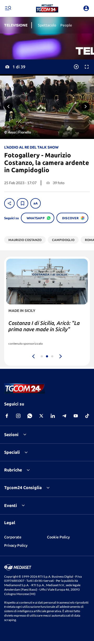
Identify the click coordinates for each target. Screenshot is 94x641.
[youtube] (75, 415)
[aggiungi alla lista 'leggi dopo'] (22, 203)
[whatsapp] (29, 415)
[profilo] (86, 8)
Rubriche (13, 470)
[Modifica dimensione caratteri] (35, 203)
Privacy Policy (15, 545)
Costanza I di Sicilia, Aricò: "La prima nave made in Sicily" (44, 326)
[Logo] (47, 8)
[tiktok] (87, 415)
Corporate (12, 537)
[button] (47, 8)
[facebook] (6, 415)
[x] (41, 415)
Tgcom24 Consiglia (23, 487)
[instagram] (18, 415)
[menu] (7, 8)
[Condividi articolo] (9, 203)
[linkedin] (52, 415)
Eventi (10, 505)
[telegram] (64, 415)
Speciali (12, 452)
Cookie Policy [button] (58, 537)
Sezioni (11, 434)
